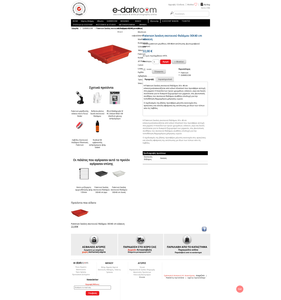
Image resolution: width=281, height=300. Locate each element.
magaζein (200, 275)
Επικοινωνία (81, 269)
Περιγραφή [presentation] (149, 79)
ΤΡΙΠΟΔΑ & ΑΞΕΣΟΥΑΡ (83, 24)
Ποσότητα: (147, 61)
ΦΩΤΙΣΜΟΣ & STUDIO (106, 24)
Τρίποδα (109, 272)
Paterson (184, 72)
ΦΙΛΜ (75, 21)
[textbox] (191, 14)
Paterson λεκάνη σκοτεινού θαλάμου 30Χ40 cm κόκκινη (98, 223)
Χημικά (109, 267)
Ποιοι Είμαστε (80, 267)
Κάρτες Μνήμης (87, 21)
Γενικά (142, 267)
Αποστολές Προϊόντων (142, 272)
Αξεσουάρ (154, 21)
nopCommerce (179, 278)
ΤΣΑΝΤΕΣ (186, 21)
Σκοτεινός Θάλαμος (106, 270)
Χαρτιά (115, 267)
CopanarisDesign (199, 278)
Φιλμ (103, 267)
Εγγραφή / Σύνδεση (176, 4)
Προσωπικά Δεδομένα (81, 274)
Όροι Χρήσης (81, 272)
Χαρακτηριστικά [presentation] (165, 79)
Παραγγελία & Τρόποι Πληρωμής (142, 270)
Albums (100, 21)
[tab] (149, 79)
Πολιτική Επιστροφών (142, 274)
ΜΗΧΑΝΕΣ (124, 21)
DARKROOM (112, 21)
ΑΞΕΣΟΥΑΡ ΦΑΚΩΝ (170, 21)
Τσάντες (117, 270)
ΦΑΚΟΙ (138, 21)
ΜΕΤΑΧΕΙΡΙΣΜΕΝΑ (127, 24)
